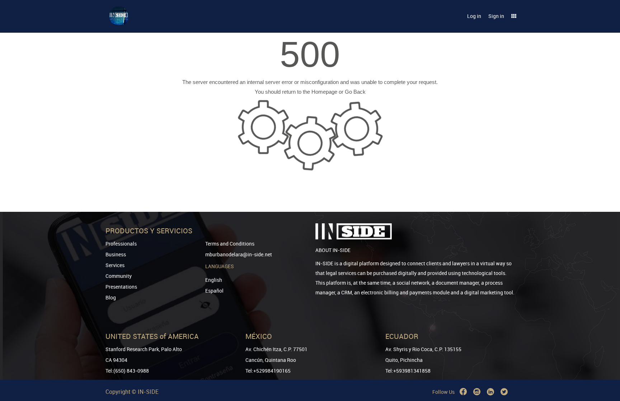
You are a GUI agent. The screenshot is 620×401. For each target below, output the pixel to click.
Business (115, 254)
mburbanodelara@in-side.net (238, 254)
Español (214, 290)
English (213, 279)
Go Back (355, 92)
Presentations (121, 286)
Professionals (121, 243)
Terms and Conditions (229, 243)
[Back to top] (604, 358)
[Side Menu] (514, 16)
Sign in (496, 16)
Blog (110, 297)
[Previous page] (604, 369)
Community (118, 275)
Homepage (324, 92)
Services (115, 265)
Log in (474, 16)
